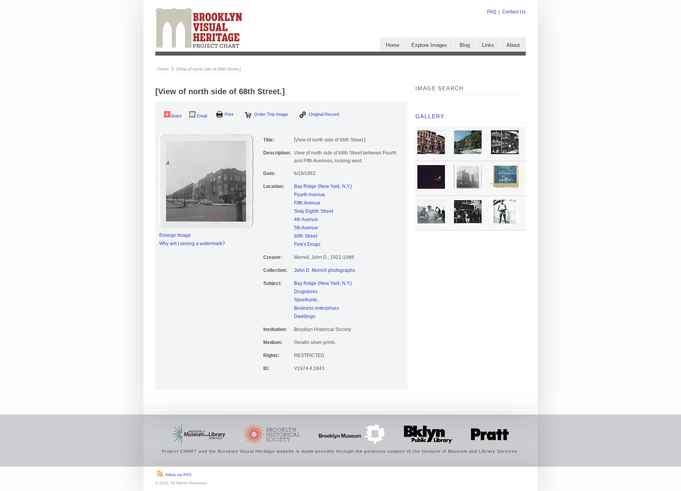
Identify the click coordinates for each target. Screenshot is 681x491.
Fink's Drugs (307, 244)
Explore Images (429, 45)
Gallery (430, 116)
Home (392, 45)
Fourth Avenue (309, 194)
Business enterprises (316, 308)
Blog (465, 45)
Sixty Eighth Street (313, 211)
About (513, 45)
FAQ (491, 12)
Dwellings (304, 316)
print (229, 114)
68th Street (305, 236)
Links (488, 45)
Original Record (323, 114)
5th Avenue (306, 228)
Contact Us (514, 12)
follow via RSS (179, 474)
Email (201, 115)
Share (176, 115)
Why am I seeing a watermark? (192, 243)
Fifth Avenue (307, 203)
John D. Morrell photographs (324, 270)
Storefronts (305, 300)
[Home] (198, 46)
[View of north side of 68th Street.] (209, 69)
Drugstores (306, 291)
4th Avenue (306, 219)
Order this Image (270, 114)
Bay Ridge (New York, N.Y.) (323, 186)
